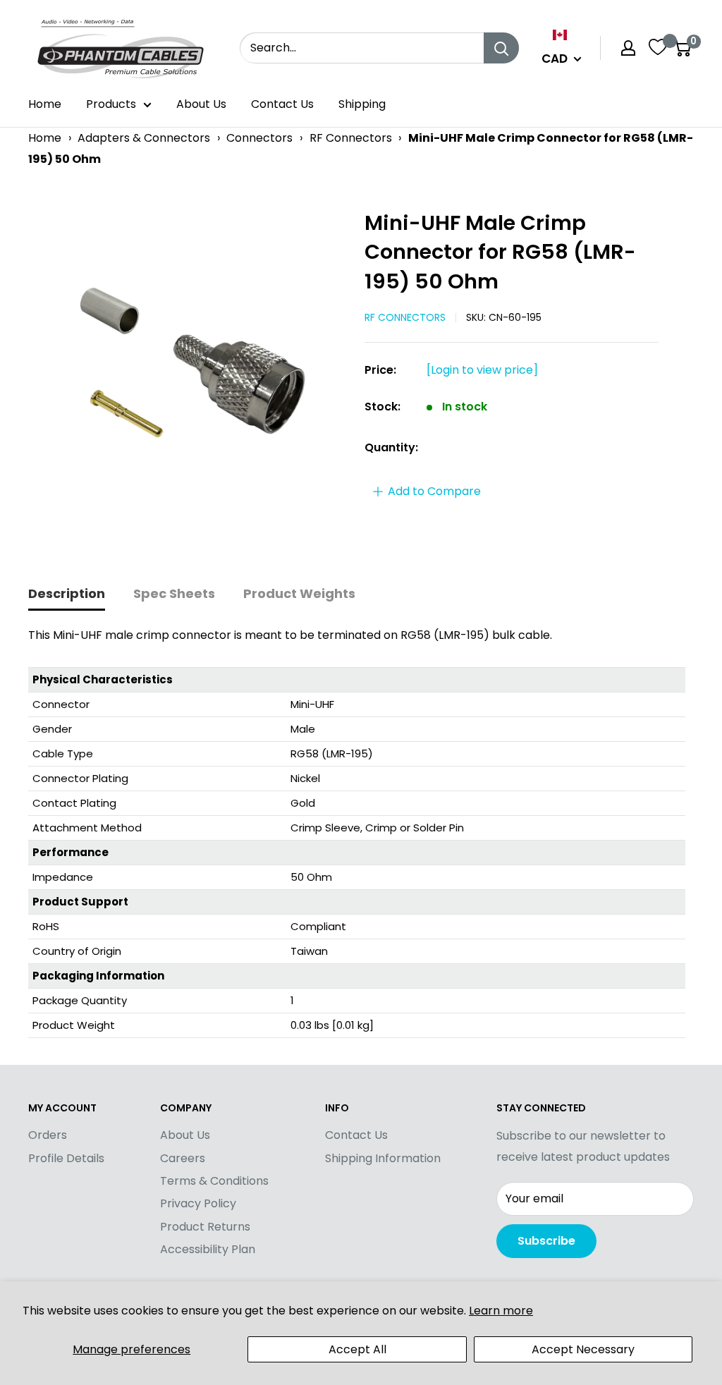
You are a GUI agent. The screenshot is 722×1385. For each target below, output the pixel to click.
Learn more (501, 1310)
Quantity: (391, 447)
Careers (182, 1158)
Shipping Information (383, 1158)
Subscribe (546, 1241)
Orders (47, 1135)
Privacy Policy (198, 1203)
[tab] (66, 595)
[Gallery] (189, 363)
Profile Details (66, 1158)
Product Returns (205, 1227)
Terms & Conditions (214, 1181)
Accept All (357, 1349)
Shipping (362, 104)
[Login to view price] (482, 370)
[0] (682, 47)
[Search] (501, 47)
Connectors (259, 138)
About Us (201, 104)
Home (44, 104)
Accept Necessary (583, 1349)
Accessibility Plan (207, 1249)
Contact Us (282, 104)
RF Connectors (351, 138)
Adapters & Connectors (144, 138)
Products (111, 104)
